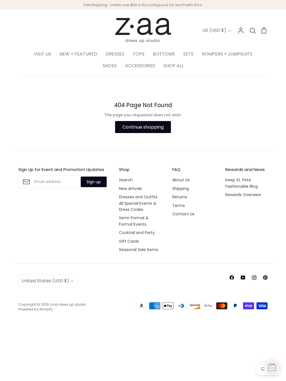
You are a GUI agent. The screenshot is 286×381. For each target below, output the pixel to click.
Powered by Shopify (35, 309)
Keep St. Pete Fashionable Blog (241, 183)
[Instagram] (254, 277)
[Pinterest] (265, 277)
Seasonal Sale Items (138, 249)
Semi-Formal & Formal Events (134, 221)
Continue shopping (143, 127)
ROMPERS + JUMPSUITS (227, 54)
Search (126, 180)
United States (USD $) (45, 281)
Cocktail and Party (137, 232)
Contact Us (183, 214)
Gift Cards (129, 241)
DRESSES (115, 54)
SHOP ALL (173, 65)
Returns (179, 197)
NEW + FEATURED (78, 54)
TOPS (138, 54)
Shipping (180, 188)
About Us (181, 180)
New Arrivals (130, 188)
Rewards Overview (243, 194)
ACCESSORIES (140, 65)
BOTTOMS (164, 54)
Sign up (94, 182)
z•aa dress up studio (68, 304)
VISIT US (42, 54)
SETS (188, 54)
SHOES (110, 65)
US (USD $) (214, 30)
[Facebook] (231, 277)
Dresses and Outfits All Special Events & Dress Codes (138, 203)
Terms (178, 205)
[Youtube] (243, 277)
